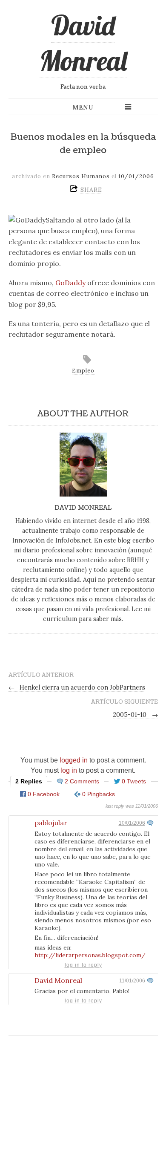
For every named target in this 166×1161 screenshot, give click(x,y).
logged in (74, 760)
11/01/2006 (132, 981)
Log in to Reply (83, 965)
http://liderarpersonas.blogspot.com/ (90, 955)
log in (68, 770)
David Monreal (83, 43)
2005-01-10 (135, 715)
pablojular (50, 822)
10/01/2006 (132, 823)
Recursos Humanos (81, 176)
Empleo (83, 370)
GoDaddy (70, 282)
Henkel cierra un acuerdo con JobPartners (77, 687)
